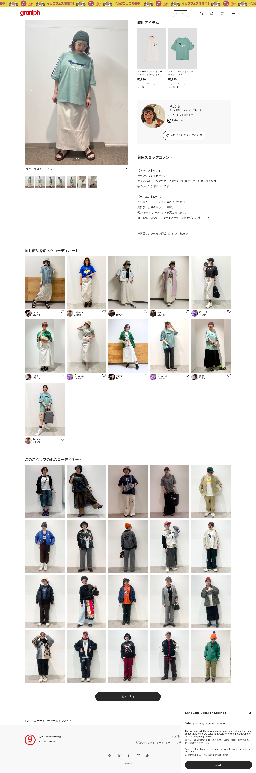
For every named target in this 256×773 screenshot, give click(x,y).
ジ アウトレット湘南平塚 (180, 115)
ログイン (181, 13)
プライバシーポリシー (159, 742)
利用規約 (140, 742)
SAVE (218, 764)
